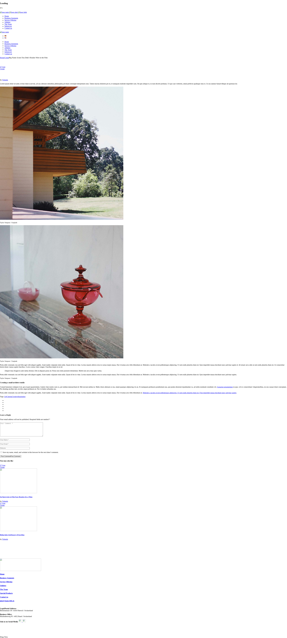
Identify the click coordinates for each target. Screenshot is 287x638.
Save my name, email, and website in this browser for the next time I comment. (30, 452)
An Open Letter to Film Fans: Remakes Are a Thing (16, 497)
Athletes (3, 586)
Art (5, 397)
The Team (4, 589)
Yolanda (5, 80)
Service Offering (6, 582)
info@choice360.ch (7, 601)
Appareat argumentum (225, 387)
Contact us (4, 597)
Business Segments (7, 578)
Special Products (6, 593)
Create (6, 58)
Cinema (9, 397)
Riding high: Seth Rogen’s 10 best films (12, 535)
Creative (15, 397)
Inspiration (21, 397)
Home (2, 574)
